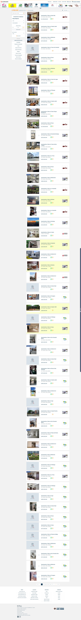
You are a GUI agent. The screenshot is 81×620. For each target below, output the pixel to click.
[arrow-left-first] (37, 584)
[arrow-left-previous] (40, 584)
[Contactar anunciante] (52, 19)
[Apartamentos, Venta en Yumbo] (33, 233)
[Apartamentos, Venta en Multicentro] (33, 178)
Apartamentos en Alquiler (34, 591)
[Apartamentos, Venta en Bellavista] (33, 38)
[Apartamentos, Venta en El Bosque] (33, 91)
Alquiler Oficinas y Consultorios (34, 597)
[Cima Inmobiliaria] (20, 5)
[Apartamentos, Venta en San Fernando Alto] (33, 554)
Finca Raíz (49, 1)
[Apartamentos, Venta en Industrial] (33, 244)
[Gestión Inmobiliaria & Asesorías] (36, 5)
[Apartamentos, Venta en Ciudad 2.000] (33, 307)
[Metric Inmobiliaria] (4, 5)
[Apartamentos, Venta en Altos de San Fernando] (33, 369)
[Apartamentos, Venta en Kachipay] (33, 222)
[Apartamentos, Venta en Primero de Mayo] (33, 536)
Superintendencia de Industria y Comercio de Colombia (23, 615)
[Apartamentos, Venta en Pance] (33, 58)
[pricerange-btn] (23, 27)
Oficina (46, 591)
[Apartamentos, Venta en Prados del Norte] (33, 433)
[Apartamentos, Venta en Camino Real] (33, 287)
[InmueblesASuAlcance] (65, 297)
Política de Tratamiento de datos (21, 610)
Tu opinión (80, 309)
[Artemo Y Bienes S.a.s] (60, 5)
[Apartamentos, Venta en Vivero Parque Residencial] (33, 112)
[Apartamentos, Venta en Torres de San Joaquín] (33, 145)
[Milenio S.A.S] (12, 5)
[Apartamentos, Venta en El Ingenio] (33, 296)
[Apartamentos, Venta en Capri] (33, 402)
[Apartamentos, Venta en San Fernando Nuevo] (33, 338)
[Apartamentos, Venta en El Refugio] (33, 318)
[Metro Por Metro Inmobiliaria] (44, 5)
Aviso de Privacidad (19, 611)
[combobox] (18, 13)
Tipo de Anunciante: (14, 32)
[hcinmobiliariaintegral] (65, 17)
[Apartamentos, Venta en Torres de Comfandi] (33, 49)
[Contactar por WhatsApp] (51, 19)
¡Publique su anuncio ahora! (59, 591)
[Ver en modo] (62, 10)
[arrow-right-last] (58, 584)
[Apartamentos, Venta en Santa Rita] (33, 16)
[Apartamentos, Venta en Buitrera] (33, 200)
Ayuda (46, 597)
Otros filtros (18, 29)
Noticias (59, 1)
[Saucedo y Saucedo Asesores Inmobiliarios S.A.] (28, 5)
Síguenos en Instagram (46, 600)
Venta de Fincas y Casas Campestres (22, 597)
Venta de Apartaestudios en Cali (22, 594)
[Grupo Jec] (77, 5)
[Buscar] (24, 13)
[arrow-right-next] (56, 584)
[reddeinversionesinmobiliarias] (65, 233)
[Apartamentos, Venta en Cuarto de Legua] (33, 80)
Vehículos (59, 594)
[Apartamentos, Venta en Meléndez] (33, 69)
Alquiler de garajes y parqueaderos (34, 599)
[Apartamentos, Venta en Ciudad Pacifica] (33, 411)
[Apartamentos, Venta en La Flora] (33, 156)
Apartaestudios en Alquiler (34, 594)
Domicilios (46, 594)
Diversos (59, 597)
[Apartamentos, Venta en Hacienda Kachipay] (33, 134)
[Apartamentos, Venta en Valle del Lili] (33, 254)
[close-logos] (40, 8)
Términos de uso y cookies (20, 612)
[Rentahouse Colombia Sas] (52, 5)
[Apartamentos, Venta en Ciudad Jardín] (33, 27)
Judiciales (59, 599)
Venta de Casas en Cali (22, 591)
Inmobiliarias (55, 1)
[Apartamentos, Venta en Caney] (33, 327)
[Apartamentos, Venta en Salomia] (33, 265)
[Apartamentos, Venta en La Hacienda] (33, 189)
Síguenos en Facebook (46, 599)
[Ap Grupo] (69, 5)
